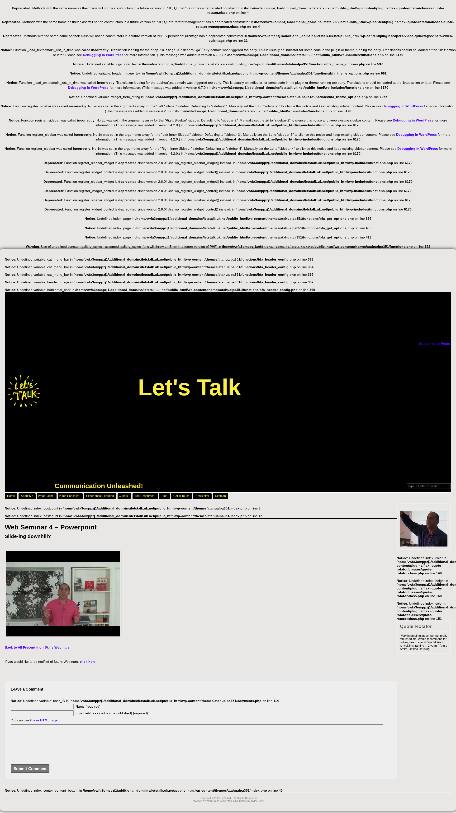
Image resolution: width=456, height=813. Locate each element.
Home (11, 496)
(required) (88, 706)
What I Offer (45, 496)
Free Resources (144, 496)
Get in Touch (181, 496)
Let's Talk (189, 387)
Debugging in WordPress (103, 55)
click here (87, 661)
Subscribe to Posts (434, 344)
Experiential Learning (100, 496)
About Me (27, 496)
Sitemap (220, 496)
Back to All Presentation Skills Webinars (37, 647)
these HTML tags (44, 720)
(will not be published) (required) (112, 713)
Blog (164, 496)
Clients (123, 496)
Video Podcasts (69, 496)
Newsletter (202, 496)
